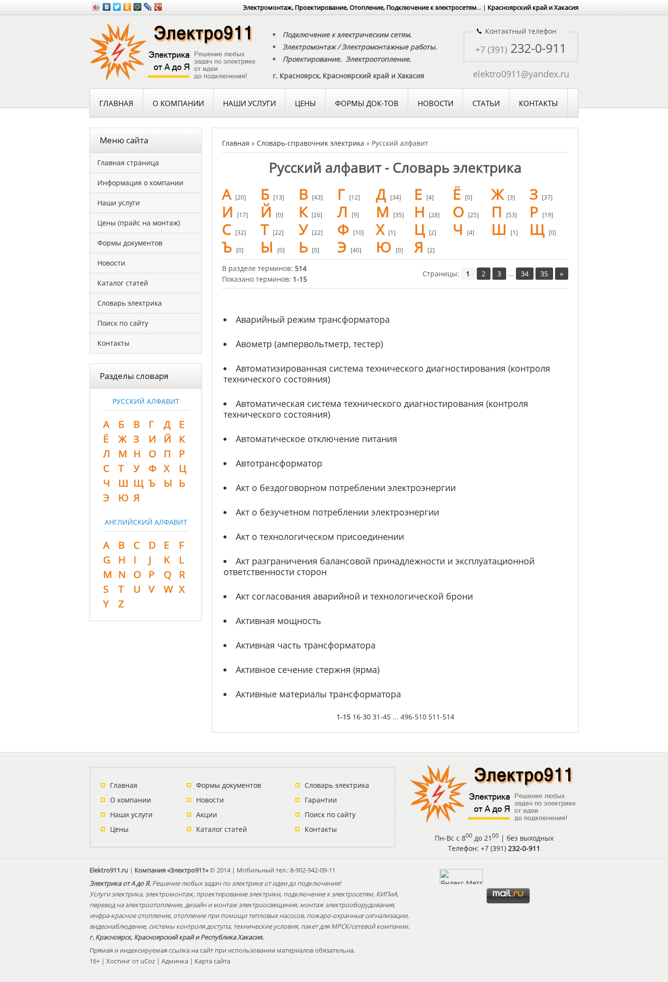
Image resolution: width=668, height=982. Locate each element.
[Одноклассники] (127, 6)
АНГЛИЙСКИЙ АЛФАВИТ (146, 522)
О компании (178, 103)
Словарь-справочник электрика (310, 143)
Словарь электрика (337, 785)
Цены (305, 103)
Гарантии (321, 799)
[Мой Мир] (138, 6)
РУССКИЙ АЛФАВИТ (145, 401)
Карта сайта (212, 961)
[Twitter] (117, 6)
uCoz (147, 961)
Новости (435, 103)
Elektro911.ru (108, 870)
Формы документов (228, 785)
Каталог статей (221, 829)
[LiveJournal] (148, 6)
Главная (116, 103)
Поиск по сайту (330, 814)
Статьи (486, 103)
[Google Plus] (158, 6)
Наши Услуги (249, 103)
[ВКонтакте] (107, 6)
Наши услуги (131, 814)
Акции (206, 814)
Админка (174, 961)
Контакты (538, 103)
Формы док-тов (367, 103)
